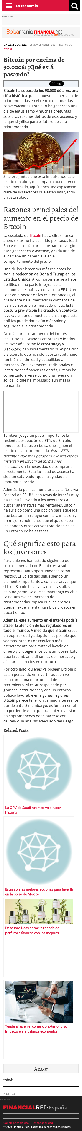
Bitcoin (35, 235)
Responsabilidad (42, 1123)
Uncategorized (15, 44)
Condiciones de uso (16, 1123)
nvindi (7, 49)
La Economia (27, 5)
